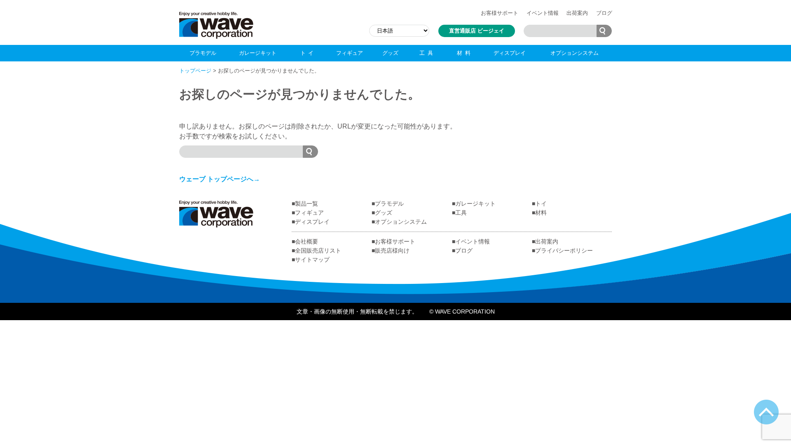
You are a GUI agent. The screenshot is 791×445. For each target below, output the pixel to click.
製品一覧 (306, 203)
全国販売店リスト (318, 250)
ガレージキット (257, 53)
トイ (308, 53)
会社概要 (306, 241)
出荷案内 (577, 13)
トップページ (195, 71)
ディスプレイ (510, 53)
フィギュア (349, 53)
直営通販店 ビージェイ (476, 31)
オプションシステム (574, 53)
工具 (427, 53)
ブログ (604, 13)
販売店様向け (392, 250)
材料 (465, 53)
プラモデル (203, 53)
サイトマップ (312, 259)
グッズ (390, 53)
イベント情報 (543, 13)
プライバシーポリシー (564, 250)
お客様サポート (499, 13)
